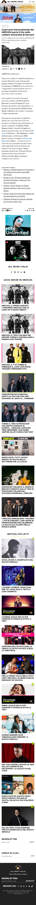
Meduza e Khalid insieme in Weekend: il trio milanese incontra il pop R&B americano (18, 172)
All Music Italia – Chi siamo (8, 890)
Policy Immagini (17, 891)
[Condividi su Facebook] (14, 69)
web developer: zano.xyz (18, 893)
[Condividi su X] (16, 69)
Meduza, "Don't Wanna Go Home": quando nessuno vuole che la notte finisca (17, 188)
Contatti (17, 890)
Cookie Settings (26, 891)
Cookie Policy (10, 891)
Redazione (5, 66)
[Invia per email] (24, 69)
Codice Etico (22, 890)
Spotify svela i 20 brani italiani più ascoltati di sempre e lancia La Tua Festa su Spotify (16, 180)
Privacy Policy (29, 890)
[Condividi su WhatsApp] (11, 69)
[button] (22, 69)
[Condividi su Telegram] (19, 69)
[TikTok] (32, 886)
